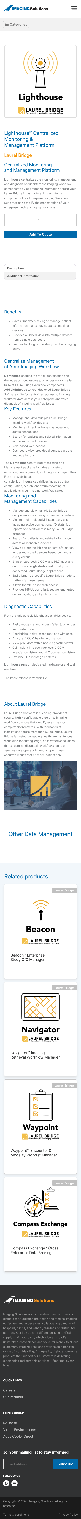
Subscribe (66, 1464)
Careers (9, 1390)
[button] (40, 81)
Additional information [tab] (23, 276)
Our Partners (13, 1397)
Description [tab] (15, 268)
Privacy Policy (68, 1514)
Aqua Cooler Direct (18, 1436)
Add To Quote (40, 234)
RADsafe (10, 1423)
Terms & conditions (16, 1514)
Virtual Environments (19, 1430)
